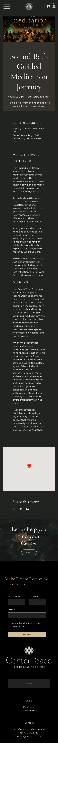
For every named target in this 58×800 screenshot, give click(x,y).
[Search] (53, 4)
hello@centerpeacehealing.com (29, 729)
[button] (29, 552)
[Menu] (7, 6)
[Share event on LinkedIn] (27, 509)
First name (14, 596)
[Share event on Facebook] (14, 509)
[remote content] (29, 436)
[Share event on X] (20, 509)
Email (11, 609)
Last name (34, 596)
